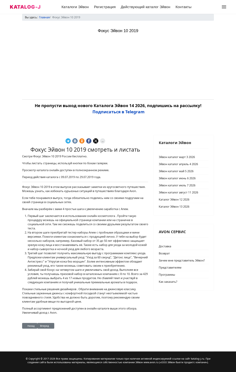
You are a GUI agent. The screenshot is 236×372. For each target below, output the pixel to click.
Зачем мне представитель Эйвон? (182, 260)
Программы (167, 274)
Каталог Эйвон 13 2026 (174, 206)
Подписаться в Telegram (118, 112)
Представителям (170, 267)
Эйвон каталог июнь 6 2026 (177, 178)
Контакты (183, 7)
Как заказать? (168, 282)
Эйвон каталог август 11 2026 (178, 192)
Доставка (165, 246)
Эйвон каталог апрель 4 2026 (178, 164)
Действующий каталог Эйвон (145, 7)
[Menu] (224, 7)
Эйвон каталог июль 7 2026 (177, 185)
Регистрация (105, 7)
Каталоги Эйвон (75, 7)
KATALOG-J (25, 6)
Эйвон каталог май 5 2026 (176, 171)
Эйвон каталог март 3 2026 (177, 157)
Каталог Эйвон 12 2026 (174, 199)
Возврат (164, 253)
